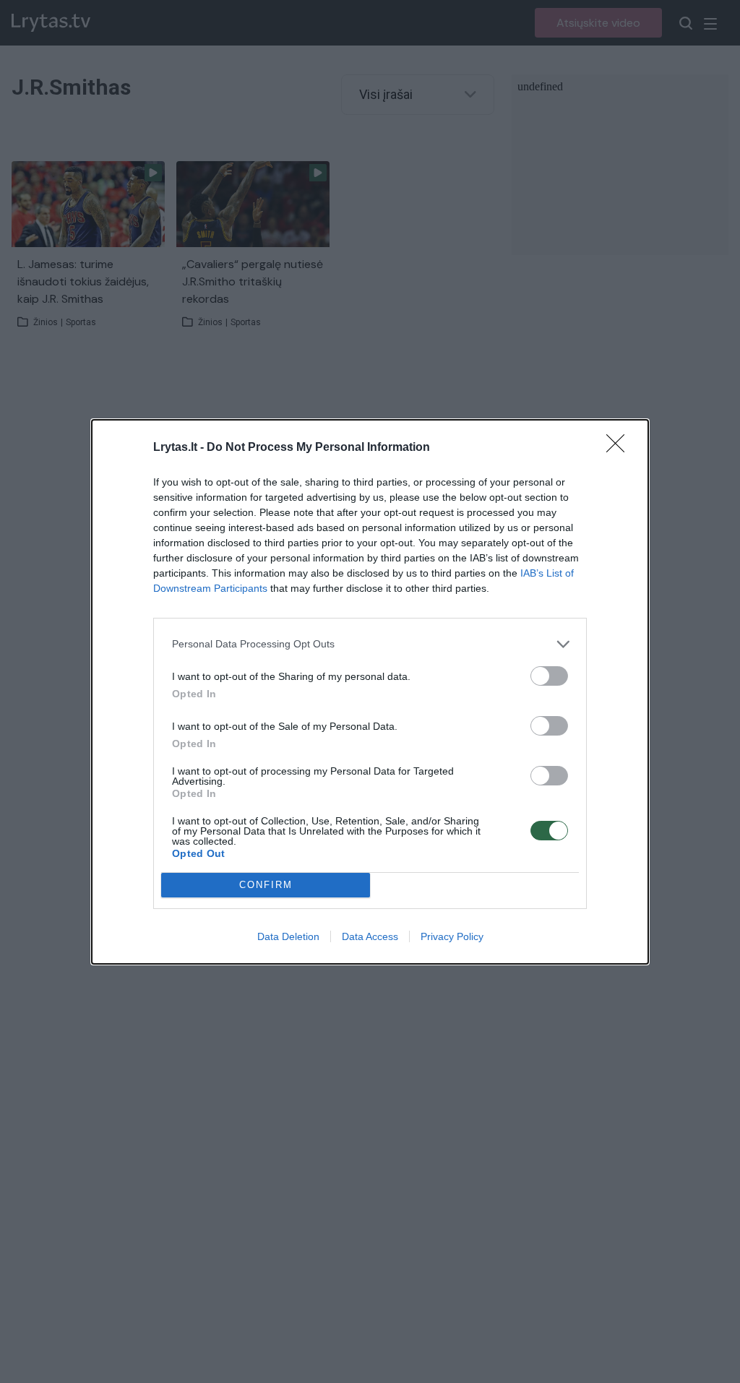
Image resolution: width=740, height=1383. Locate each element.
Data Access (370, 936)
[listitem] (370, 644)
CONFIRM (266, 884)
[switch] (549, 676)
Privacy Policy (452, 936)
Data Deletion (288, 936)
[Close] (620, 448)
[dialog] (370, 692)
